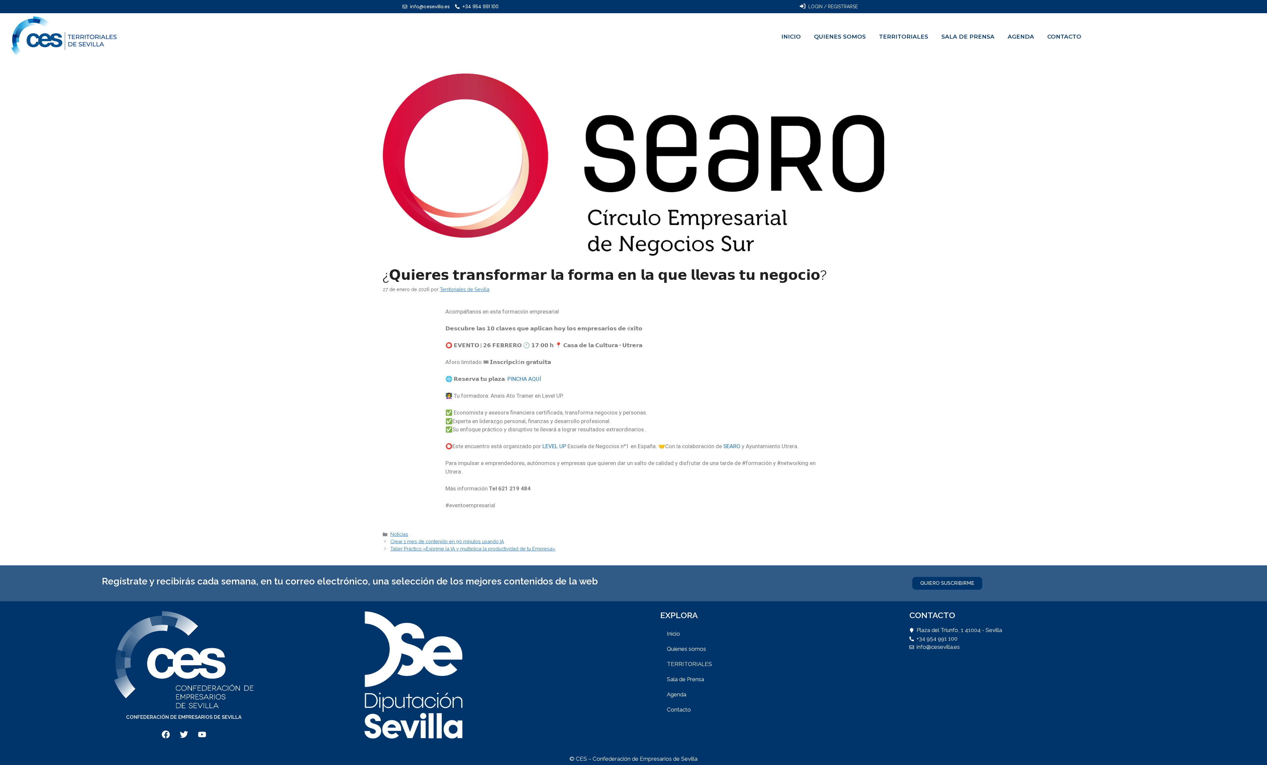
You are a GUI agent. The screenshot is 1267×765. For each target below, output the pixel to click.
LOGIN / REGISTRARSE (833, 6)
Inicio (791, 36)
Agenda (1021, 36)
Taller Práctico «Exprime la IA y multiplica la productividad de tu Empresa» (472, 548)
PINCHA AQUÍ (524, 379)
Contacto (1064, 36)
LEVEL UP (554, 446)
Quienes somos (840, 36)
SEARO (731, 446)
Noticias (399, 534)
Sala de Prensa (967, 36)
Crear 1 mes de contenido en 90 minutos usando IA (447, 541)
